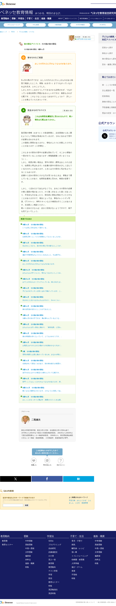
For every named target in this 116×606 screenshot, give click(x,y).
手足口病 (72, 500)
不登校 (74, 575)
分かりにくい (61, 465)
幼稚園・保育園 (78, 560)
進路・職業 (46, 18)
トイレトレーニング (80, 556)
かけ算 (51, 556)
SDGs (50, 541)
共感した (34, 465)
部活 (50, 578)
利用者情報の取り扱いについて (85, 602)
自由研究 (52, 548)
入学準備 (75, 563)
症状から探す (107, 47)
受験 (14, 18)
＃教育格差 (58, 25)
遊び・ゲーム (77, 567)
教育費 (4, 541)
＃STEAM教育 (80, 25)
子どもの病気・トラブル (26, 32)
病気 (73, 545)
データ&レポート (109, 18)
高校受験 (29, 545)
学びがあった (47, 465)
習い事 (74, 552)
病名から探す (107, 53)
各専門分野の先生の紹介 (83, 39)
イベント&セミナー (96, 18)
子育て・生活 (33, 18)
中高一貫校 (29, 548)
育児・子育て (77, 541)
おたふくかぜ (81, 500)
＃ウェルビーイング (13, 25)
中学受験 (29, 541)
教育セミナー (7, 545)
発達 (73, 571)
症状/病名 (106, 96)
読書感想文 (53, 552)
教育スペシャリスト (71, 18)
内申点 (28, 560)
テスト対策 (53, 571)
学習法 (21, 18)
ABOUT (60, 18)
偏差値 (28, 556)
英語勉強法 (53, 590)
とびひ (77, 503)
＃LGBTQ (102, 25)
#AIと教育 (36, 25)
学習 (50, 575)
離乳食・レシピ (78, 548)
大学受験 (29, 552)
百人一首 (52, 560)
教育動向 (5, 18)
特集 (27, 567)
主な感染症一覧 (108, 90)
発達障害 (85, 503)
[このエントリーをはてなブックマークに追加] (78, 481)
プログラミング (54, 545)
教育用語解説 (84, 18)
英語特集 (52, 593)
